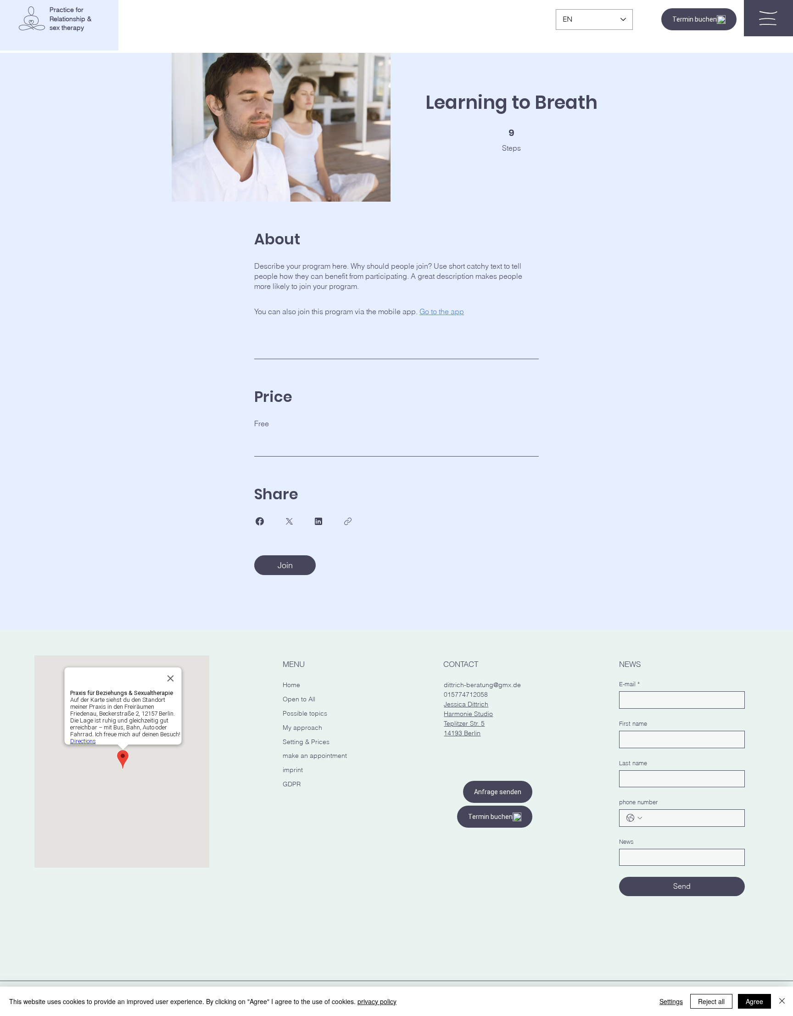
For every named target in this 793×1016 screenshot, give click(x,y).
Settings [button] (671, 1001)
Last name (633, 763)
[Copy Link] (347, 521)
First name (633, 723)
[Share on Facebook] (259, 521)
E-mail (629, 684)
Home (291, 685)
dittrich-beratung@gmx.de (482, 685)
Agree (754, 1001)
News (626, 841)
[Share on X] (289, 521)
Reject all (711, 1001)
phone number (638, 802)
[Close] (781, 1001)
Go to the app (441, 311)
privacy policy (376, 1001)
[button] (768, 18)
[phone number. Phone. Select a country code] (634, 818)
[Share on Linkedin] (318, 521)
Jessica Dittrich (466, 704)
